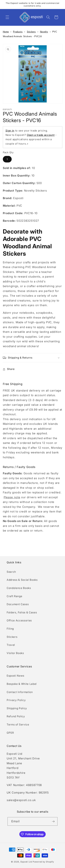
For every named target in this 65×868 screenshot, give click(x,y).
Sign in (10, 130)
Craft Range (14, 596)
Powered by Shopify (43, 861)
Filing (10, 628)
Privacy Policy (16, 700)
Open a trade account (40, 135)
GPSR (10, 732)
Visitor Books (15, 653)
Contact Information (20, 692)
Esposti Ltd (26, 861)
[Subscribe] (53, 821)
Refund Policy (16, 716)
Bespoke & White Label (22, 683)
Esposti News (15, 675)
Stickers (31, 31)
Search (11, 571)
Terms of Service (18, 724)
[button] (7, 17)
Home (6, 31)
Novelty (44, 31)
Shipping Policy (17, 708)
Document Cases (18, 604)
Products (17, 31)
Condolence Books (19, 588)
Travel (11, 644)
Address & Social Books (22, 579)
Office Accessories (19, 620)
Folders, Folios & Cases (22, 612)
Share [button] (11, 369)
